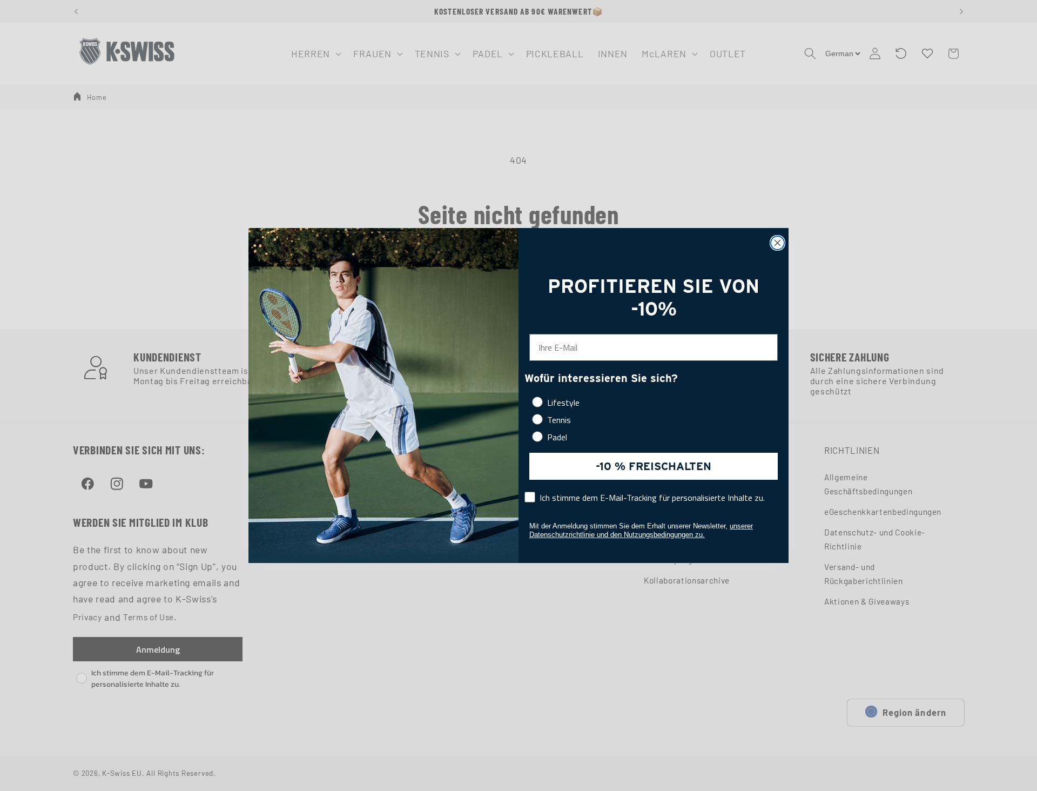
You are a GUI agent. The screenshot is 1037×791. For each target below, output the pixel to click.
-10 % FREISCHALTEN (653, 466)
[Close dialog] (777, 243)
